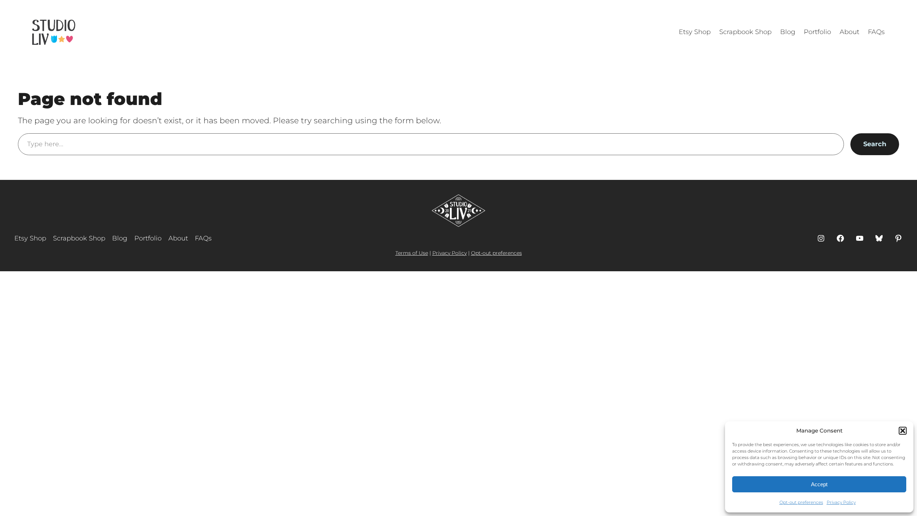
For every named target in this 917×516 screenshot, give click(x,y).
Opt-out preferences (801, 502)
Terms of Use (411, 253)
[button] (902, 430)
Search (874, 144)
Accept (819, 484)
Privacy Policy (841, 502)
